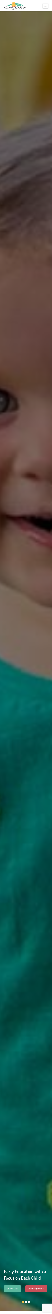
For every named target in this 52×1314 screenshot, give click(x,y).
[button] (45, 5)
